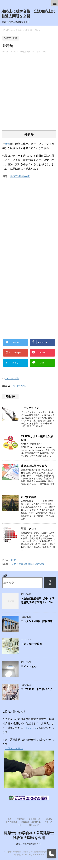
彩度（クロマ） (30, 528)
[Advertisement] (29, 94)
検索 (5, 575)
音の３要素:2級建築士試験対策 (28, 564)
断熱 (7, 143)
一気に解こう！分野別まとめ (27, 819)
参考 (9, 819)
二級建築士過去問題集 (31, 822)
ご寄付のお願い (14, 748)
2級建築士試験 (12, 378)
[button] (51, 853)
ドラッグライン (30, 408)
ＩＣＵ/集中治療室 (31, 644)
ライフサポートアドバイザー (37, 689)
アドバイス (29, 727)
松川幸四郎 (19, 386)
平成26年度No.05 (20, 176)
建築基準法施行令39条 (34, 465)
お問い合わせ (33, 825)
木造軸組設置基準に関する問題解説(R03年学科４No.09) (37, 600)
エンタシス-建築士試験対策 (37, 621)
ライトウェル (28, 666)
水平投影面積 (28, 497)
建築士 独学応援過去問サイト (29, 844)
